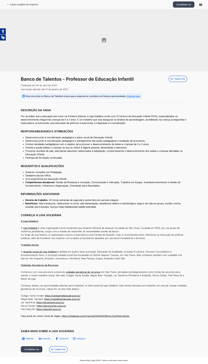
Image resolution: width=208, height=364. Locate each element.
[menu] (200, 4)
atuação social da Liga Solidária (40, 251)
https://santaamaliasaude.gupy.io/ (63, 295)
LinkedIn (46, 338)
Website (30, 338)
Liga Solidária (30, 228)
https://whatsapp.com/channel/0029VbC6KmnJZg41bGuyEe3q (95, 316)
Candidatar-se (183, 4)
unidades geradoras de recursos (83, 272)
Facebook (63, 338)
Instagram (81, 338)
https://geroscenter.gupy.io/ (51, 305)
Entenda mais (133, 96)
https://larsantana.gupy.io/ (50, 302)
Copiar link (179, 79)
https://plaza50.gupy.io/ (48, 309)
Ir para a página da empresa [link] (24, 4)
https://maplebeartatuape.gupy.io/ (62, 299)
